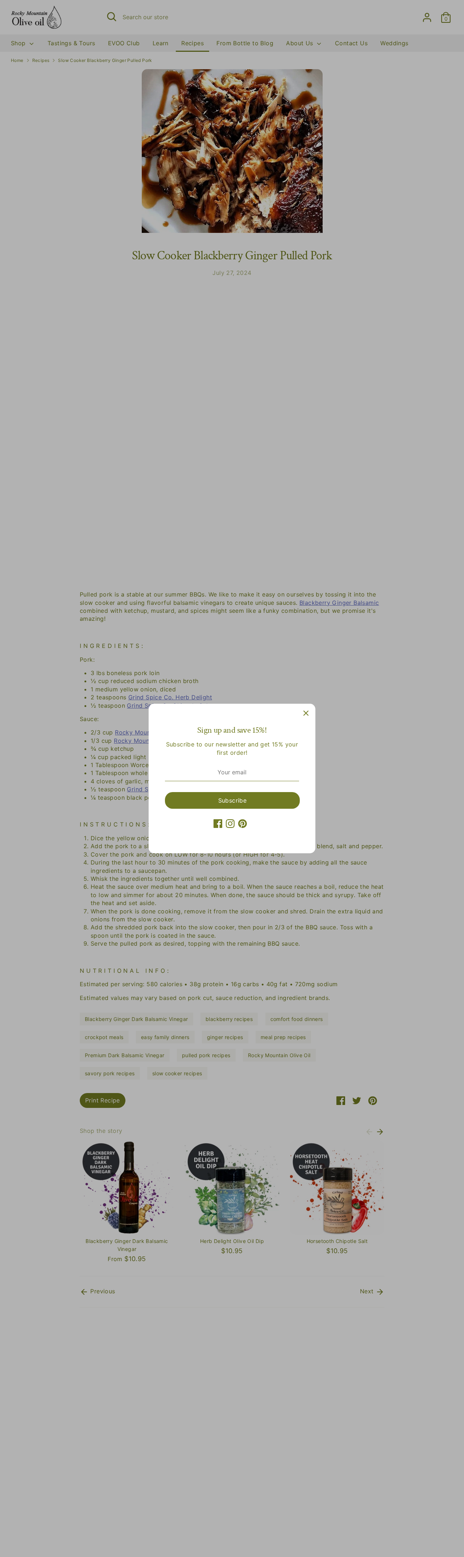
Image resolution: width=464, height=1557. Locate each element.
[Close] (306, 713)
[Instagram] (230, 823)
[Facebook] (218, 823)
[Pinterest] (242, 823)
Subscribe (232, 800)
